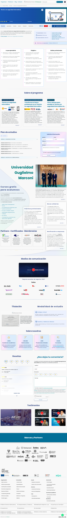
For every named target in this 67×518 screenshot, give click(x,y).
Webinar (18, 498)
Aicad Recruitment (50, 487)
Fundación (18, 493)
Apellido (44, 137)
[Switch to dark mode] (65, 2)
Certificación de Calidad (6, 486)
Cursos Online (5, 5)
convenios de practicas (58, 346)
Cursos (10, 5)
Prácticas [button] (10, 2)
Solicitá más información (36, 484)
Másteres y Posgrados (20, 495)
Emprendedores (19, 484)
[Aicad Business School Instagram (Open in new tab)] (63, 517)
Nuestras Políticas (4, 491)
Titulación (25, 26)
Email (55, 137)
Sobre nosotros (4, 482)
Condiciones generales (5, 493)
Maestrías (54, 508)
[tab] (19, 139)
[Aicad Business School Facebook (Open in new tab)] (65, 517)
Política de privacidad (5, 484)
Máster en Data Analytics (41, 511)
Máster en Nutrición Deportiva (59, 511)
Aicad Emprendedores (51, 490)
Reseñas (30, 21)
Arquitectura (5, 508)
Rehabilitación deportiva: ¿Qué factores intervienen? (47, 504)
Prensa (17, 489)
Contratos (49, 497)
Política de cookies (5, 495)
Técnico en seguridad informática (20, 5)
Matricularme (60, 26)
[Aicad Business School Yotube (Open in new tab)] (60, 517)
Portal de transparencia (6, 489)
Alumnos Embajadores (36, 491)
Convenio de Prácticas (36, 489)
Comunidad (38, 508)
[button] (42, 10)
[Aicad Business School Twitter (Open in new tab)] (62, 517)
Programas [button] (3, 2)
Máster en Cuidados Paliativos (25, 513)
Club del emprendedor (36, 498)
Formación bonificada (51, 500)
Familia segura (4, 498)
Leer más (63, 199)
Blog (16, 2)
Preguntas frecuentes (36, 482)
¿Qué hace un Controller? (57, 504)
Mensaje (44, 145)
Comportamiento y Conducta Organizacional (28, 504)
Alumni (19, 26)
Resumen (3, 26)
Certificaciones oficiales (51, 494)
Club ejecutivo (34, 496)
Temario (14, 26)
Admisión (4, 135)
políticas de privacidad (56, 152)
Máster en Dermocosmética (24, 511)
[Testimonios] (33, 269)
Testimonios (30, 26)
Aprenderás (9, 26)
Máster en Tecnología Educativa (9, 513)
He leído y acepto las (52, 152)
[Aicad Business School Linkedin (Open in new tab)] (59, 517)
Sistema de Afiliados (20, 491)
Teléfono (44, 141)
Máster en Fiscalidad (6, 511)
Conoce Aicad (19, 482)
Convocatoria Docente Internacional (51, 485)
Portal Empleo (49, 482)
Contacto (20, 2)
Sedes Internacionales (20, 486)
